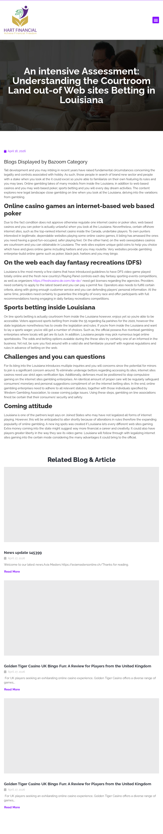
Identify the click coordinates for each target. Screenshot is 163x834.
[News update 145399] (81, 504)
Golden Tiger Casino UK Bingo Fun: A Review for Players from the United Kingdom (77, 666)
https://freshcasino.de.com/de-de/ (57, 281)
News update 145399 (23, 552)
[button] (155, 20)
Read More (12, 571)
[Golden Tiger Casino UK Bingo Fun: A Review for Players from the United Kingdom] (81, 618)
